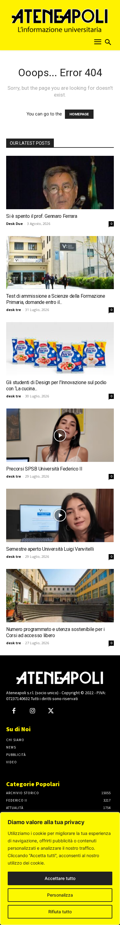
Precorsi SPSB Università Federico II (44, 469)
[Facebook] (14, 711)
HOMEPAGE (79, 114)
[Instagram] (32, 711)
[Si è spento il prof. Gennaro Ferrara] (60, 182)
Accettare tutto (60, 878)
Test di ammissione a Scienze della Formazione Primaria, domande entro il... (55, 299)
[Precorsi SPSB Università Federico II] (60, 435)
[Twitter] (50, 711)
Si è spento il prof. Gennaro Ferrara (41, 216)
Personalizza (60, 895)
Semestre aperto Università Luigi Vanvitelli (50, 549)
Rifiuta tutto (60, 911)
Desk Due (14, 223)
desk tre (13, 309)
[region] (60, 868)
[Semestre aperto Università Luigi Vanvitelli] (60, 515)
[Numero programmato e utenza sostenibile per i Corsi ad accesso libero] (60, 595)
